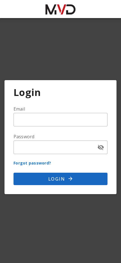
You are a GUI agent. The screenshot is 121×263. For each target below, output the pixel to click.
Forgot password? (32, 163)
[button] (100, 147)
